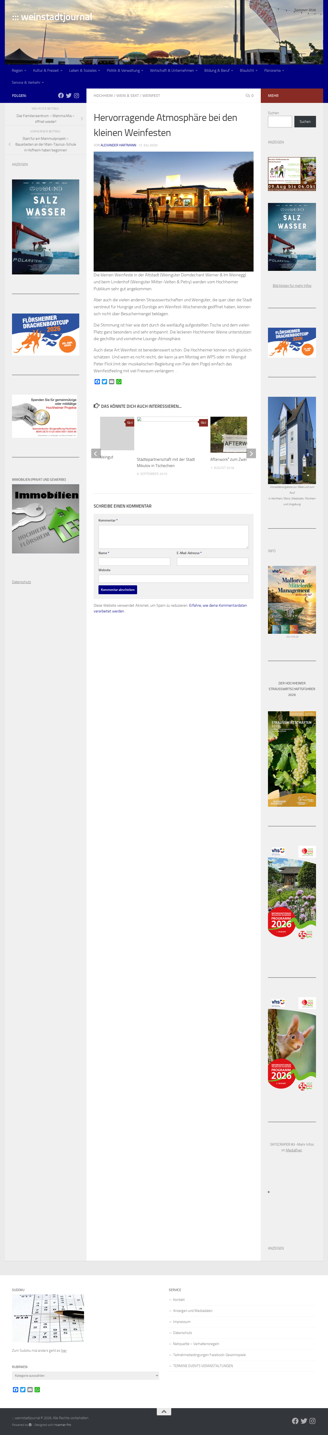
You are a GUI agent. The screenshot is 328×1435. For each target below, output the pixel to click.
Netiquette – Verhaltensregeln (196, 1344)
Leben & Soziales (83, 70)
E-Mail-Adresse (189, 553)
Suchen (273, 113)
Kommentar (108, 520)
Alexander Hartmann (118, 145)
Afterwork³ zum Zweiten (232, 459)
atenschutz (22, 582)
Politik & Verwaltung (123, 70)
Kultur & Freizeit (46, 70)
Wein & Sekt (127, 95)
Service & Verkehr (26, 82)
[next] (251, 453)
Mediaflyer (294, 1150)
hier (64, 1350)
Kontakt (179, 1300)
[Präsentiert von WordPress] (30, 1424)
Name (103, 553)
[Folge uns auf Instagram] (76, 95)
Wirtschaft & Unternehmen (172, 70)
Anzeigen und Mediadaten (193, 1311)
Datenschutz (182, 1333)
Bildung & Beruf (217, 70)
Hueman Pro (63, 1425)
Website (104, 570)
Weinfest (151, 95)
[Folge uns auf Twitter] (69, 95)
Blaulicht (247, 70)
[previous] (96, 453)
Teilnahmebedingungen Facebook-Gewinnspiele (209, 1355)
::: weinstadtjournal (52, 17)
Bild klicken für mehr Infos (292, 286)
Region (17, 70)
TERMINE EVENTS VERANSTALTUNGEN (203, 1366)
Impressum (182, 1322)
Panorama (272, 70)
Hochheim (103, 95)
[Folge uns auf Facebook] (61, 95)
